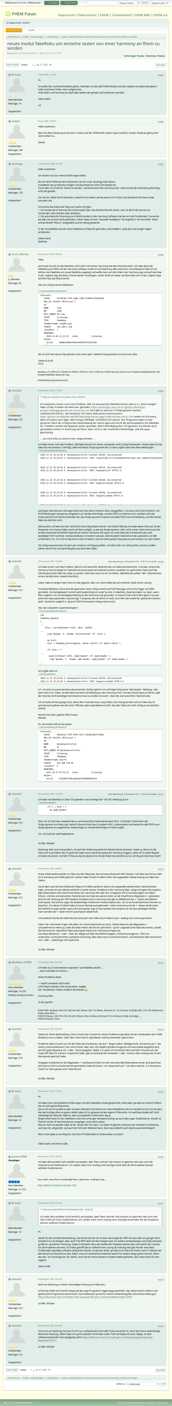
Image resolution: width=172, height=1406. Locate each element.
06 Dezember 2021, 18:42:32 (50, 1156)
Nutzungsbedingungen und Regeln (139, 1402)
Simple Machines (26, 1403)
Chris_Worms (20, 254)
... (35, 64)
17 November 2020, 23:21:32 (50, 163)
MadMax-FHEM (21, 962)
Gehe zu (120, 1383)
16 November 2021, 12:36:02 (50, 561)
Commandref (121, 15)
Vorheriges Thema (134, 55)
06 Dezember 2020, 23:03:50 (50, 254)
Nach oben (12, 1370)
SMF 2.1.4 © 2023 (10, 1403)
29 (50, 64)
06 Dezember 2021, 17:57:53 (50, 1091)
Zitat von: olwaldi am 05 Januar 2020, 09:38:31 (64, 397)
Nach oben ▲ (163, 1402)
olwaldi (16, 390)
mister (15, 121)
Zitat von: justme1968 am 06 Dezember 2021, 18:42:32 (68, 1209)
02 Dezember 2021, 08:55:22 (50, 1029)
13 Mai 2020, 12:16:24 (47, 74)
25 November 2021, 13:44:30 (50, 794)
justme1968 (19, 1156)
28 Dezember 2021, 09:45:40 (50, 1325)
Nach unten (13, 65)
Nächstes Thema (155, 55)
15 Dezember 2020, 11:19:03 (50, 390)
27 (41, 64)
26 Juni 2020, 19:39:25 (47, 121)
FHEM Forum (24, 14)
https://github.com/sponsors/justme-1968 (57, 1185)
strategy (17, 164)
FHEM (104, 15)
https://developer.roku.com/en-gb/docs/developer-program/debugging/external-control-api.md (93, 408)
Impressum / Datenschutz (77, 15)
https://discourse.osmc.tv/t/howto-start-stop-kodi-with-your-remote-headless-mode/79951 (85, 1297)
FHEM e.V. (161, 15)
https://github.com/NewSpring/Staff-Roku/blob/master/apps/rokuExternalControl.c (85, 416)
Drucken (160, 65)
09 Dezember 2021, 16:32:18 (50, 1279)
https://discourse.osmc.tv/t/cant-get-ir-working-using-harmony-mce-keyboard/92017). (95, 1339)
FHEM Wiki (142, 15)
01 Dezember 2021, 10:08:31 (50, 868)
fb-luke (16, 74)
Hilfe (120, 1402)
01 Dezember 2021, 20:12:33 (50, 962)
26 (38, 64)
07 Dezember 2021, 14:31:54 (50, 1203)
